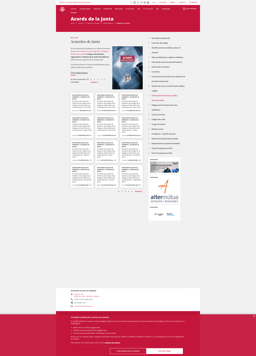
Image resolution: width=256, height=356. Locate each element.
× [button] (254, 316)
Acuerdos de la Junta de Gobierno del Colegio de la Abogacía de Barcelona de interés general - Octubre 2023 (106, 178)
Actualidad (130, 9)
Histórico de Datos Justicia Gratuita (165, 139)
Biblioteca (119, 9)
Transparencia (108, 23)
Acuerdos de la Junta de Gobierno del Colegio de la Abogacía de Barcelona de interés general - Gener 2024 (106, 153)
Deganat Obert (85, 9)
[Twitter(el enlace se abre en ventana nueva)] (131, 2)
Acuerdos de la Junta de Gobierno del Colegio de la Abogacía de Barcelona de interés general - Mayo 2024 (82, 127)
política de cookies (112, 343)
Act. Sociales (148, 9)
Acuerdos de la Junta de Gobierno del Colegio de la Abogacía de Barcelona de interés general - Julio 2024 (81, 104)
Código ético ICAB (158, 119)
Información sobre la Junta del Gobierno (167, 62)
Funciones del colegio (160, 43)
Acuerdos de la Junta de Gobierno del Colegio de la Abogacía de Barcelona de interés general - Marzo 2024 (131, 128)
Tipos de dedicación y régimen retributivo (167, 57)
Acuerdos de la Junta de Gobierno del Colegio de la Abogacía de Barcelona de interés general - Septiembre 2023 (131, 178)
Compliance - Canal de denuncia (164, 134)
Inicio (73, 23)
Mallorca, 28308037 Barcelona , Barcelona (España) (86, 295)
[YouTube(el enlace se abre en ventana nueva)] (145, 2)
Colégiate (163, 2)
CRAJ (138, 9)
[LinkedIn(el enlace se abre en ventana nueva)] (134, 2)
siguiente (94, 82)
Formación (108, 9)
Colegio (74, 9)
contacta (182, 2)
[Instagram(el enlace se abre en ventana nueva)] (138, 2)
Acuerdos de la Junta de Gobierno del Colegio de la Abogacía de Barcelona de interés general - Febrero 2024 (81, 153)
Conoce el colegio (93, 23)
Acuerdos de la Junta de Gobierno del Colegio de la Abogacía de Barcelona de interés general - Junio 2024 (131, 104)
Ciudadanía (166, 9)
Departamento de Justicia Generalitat (166, 143)
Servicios (97, 9)
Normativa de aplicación (161, 38)
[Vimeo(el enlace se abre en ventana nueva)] (141, 2)
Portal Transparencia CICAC (162, 148)
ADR (157, 9)
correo (173, 2)
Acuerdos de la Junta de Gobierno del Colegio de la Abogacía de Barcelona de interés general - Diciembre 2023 (131, 153)
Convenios (156, 72)
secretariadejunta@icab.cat (83, 306)
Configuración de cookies (128, 351)
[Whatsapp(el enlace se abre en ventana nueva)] (148, 2)
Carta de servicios (158, 115)
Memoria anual (157, 129)
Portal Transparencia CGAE (162, 153)
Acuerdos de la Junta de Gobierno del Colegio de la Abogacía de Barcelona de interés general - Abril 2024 (106, 127)
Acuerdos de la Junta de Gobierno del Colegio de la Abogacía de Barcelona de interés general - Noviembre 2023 (82, 178)
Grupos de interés (158, 124)
